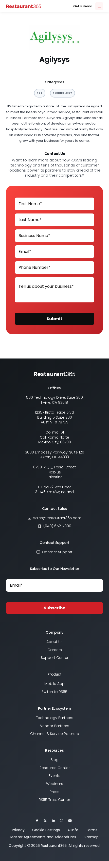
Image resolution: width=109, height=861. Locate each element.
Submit (54, 319)
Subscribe (54, 608)
